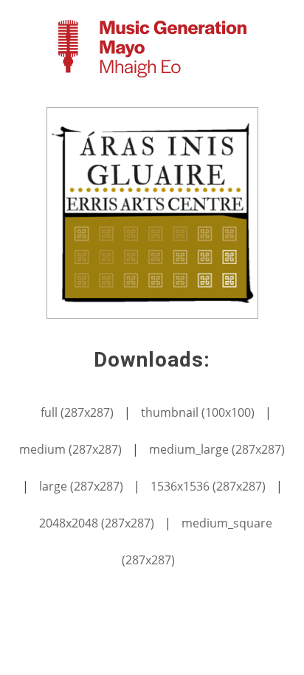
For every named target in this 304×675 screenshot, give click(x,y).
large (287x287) (81, 486)
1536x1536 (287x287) (208, 486)
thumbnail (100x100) (198, 412)
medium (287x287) (70, 449)
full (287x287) (77, 412)
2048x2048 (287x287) (96, 523)
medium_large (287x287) (217, 449)
